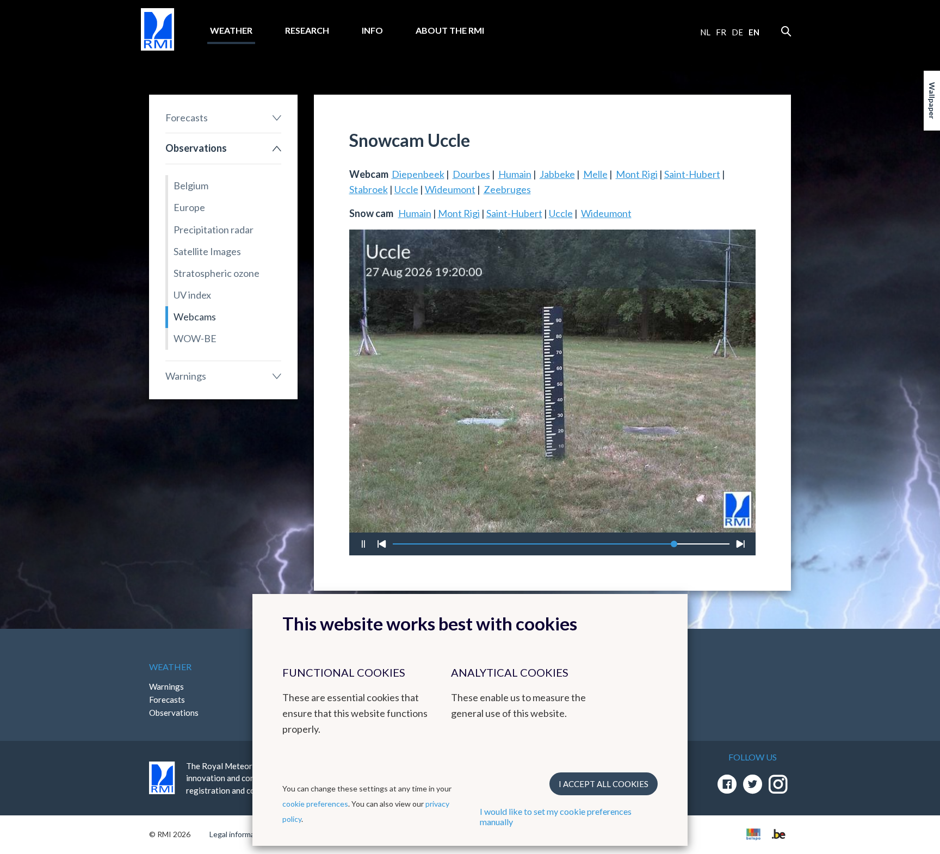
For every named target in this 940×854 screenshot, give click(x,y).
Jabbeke (557, 174)
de (737, 32)
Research (307, 30)
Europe (189, 207)
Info (372, 30)
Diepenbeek (418, 174)
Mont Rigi (637, 174)
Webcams (195, 317)
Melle (595, 174)
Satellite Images (207, 251)
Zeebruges (507, 189)
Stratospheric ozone (216, 273)
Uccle (406, 189)
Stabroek (368, 189)
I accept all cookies (603, 784)
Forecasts (186, 117)
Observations (196, 148)
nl (705, 32)
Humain (514, 174)
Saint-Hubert (692, 174)
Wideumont (450, 189)
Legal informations (240, 834)
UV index (192, 295)
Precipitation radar (213, 230)
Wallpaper (932, 100)
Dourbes (471, 174)
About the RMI (450, 30)
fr (721, 32)
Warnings (185, 376)
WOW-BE (195, 338)
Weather (231, 30)
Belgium (191, 185)
